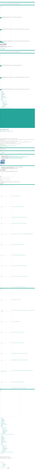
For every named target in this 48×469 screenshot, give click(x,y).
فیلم (1, 98)
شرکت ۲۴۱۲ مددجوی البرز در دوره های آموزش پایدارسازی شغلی (19, 353)
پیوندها (2, 99)
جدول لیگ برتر (4, 427)
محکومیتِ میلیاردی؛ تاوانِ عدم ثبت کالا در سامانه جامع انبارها (19, 387)
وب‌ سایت (1, 180)
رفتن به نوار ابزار (2, 462)
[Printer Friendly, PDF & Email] (3, 144)
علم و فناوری (3, 93)
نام (0, 177)
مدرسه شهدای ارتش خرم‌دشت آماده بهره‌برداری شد (18, 381)
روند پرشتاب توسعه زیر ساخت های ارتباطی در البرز (18, 342)
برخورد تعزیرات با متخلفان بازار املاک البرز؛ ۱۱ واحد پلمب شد (19, 286)
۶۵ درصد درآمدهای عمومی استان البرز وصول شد (18, 206)
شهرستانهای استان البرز (4, 97)
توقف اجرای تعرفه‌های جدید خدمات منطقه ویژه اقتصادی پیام (19, 265)
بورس (3, 429)
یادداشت (2, 433)
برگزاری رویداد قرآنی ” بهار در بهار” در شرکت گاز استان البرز (15, 158)
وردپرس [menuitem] (4, 463)
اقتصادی (2, 421)
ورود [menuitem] (1, 466)
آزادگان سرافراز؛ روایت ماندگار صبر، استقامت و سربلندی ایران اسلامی (16, 156)
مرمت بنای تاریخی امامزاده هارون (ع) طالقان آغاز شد (7, 107)
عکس (2, 425)
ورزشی (2, 95)
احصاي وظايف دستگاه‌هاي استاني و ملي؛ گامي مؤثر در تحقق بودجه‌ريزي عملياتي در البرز (22, 233)
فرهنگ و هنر (2, 419)
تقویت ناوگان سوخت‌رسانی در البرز (16, 321)
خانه (1, 417)
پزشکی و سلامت (3, 94)
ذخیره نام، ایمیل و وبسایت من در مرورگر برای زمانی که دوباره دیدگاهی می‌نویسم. (10, 181)
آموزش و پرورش (3, 96)
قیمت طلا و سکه (5, 102)
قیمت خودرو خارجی (5, 104)
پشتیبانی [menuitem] (4, 465)
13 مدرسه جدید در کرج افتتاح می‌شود (9, 155)
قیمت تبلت (4, 105)
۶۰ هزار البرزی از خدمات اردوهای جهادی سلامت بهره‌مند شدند (12, 157)
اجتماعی (2, 91)
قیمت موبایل (4, 106)
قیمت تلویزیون (4, 431)
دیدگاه (1, 176)
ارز (3, 101)
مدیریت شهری (3, 423)
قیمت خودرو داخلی (5, 103)
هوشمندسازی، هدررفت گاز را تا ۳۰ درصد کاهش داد (18, 244)
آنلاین (2, 100)
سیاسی (2, 92)
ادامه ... (1, 17)
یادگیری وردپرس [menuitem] (5, 464)
